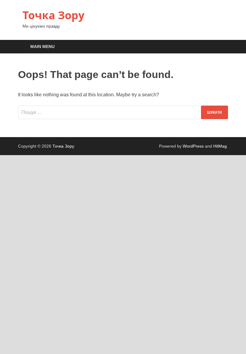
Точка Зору (53, 15)
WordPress (193, 146)
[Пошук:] (123, 112)
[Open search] (222, 47)
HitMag (220, 146)
